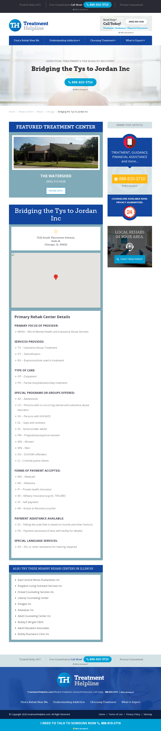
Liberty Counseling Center (33, 598)
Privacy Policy (133, 714)
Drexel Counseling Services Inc (36, 592)
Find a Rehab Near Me (26, 40)
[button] (56, 277)
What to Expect (134, 40)
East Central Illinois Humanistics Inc (39, 580)
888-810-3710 (82, 82)
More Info (56, 190)
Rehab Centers (26, 111)
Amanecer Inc (26, 610)
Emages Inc (24, 604)
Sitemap (148, 714)
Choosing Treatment (102, 40)
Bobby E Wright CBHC (31, 622)
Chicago (50, 111)
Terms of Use (116, 714)
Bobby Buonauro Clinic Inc (33, 634)
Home (12, 111)
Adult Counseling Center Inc (34, 616)
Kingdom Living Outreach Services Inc (40, 586)
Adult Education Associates (33, 628)
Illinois (40, 111)
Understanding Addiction (63, 40)
